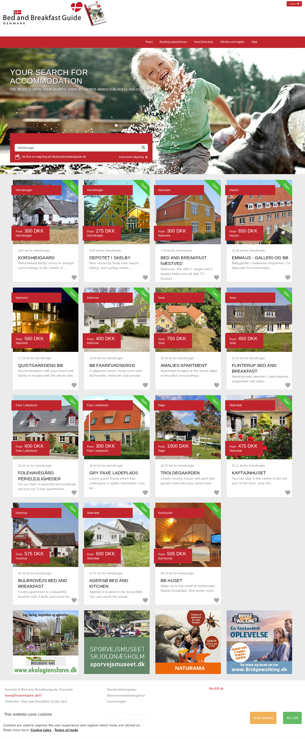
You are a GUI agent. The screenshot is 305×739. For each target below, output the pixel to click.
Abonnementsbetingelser (126, 695)
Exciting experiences (173, 42)
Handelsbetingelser (122, 689)
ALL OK (292, 718)
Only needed (263, 718)
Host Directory (203, 42)
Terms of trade (66, 730)
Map (254, 42)
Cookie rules (40, 730)
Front (149, 42)
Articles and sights (232, 42)
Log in (293, 3)
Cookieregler (117, 701)
